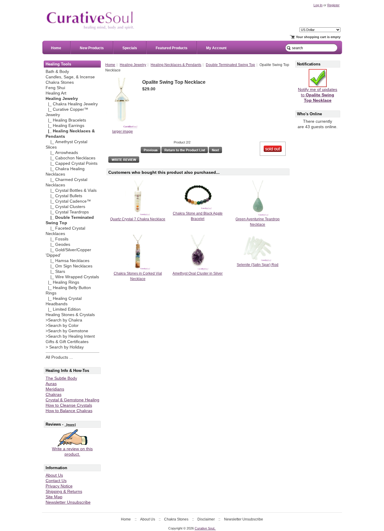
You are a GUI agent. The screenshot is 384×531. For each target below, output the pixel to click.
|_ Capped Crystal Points (72, 163)
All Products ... (59, 357)
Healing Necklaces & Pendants (176, 65)
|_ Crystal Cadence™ (68, 201)
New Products (92, 48)
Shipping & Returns (64, 491)
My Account (216, 48)
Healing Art (56, 93)
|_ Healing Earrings (65, 125)
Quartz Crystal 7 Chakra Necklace (137, 219)
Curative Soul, (205, 528)
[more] (70, 424)
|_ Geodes (58, 244)
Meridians (55, 389)
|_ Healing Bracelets (66, 120)
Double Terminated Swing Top (230, 65)
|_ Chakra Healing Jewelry (72, 104)
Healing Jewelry (133, 65)
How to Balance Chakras (69, 411)
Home (56, 48)
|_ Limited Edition (63, 309)
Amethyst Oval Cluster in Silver (197, 273)
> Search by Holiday (65, 347)
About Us (54, 475)
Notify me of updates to (317, 95)
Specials (129, 48)
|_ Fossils (57, 239)
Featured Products (172, 48)
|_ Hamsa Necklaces (67, 260)
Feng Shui (55, 88)
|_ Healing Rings (62, 282)
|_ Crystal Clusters (65, 206)
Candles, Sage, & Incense (70, 77)
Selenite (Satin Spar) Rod (257, 265)
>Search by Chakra (64, 320)
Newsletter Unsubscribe (68, 502)
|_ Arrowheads (62, 152)
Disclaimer (206, 519)
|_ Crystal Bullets (64, 196)
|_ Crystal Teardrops (67, 212)
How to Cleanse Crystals (69, 405)
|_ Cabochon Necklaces (70, 158)
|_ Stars (55, 271)
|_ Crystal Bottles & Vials (71, 190)
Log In (318, 5)
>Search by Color (62, 325)
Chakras (54, 394)
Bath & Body (57, 71)
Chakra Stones (60, 82)
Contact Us (56, 480)
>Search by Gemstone (67, 331)
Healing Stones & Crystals (70, 314)
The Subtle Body (61, 378)
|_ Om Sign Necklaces (69, 266)
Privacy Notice (59, 486)
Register (333, 5)
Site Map (54, 497)
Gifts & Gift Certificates (67, 341)
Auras (51, 384)
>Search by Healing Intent (70, 336)
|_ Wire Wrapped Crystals (72, 277)
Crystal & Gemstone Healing (72, 400)
